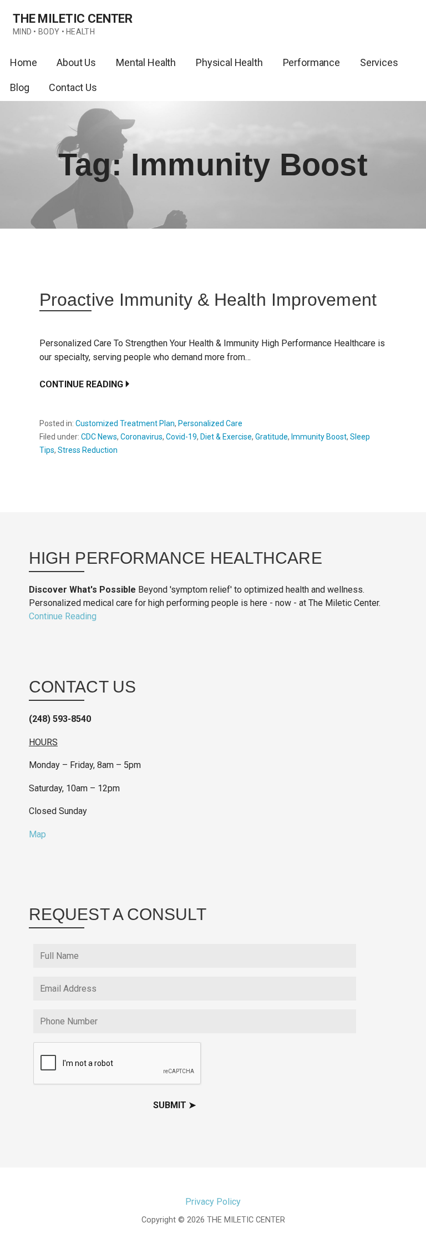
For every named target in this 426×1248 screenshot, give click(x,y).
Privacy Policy (213, 1201)
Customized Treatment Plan (125, 423)
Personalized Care (210, 423)
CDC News (99, 436)
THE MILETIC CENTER (73, 19)
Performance (311, 62)
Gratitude (271, 436)
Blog (19, 87)
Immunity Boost (319, 436)
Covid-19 (181, 436)
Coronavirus (141, 436)
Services (379, 62)
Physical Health (229, 62)
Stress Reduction (88, 450)
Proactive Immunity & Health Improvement (208, 300)
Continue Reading (81, 384)
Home (23, 62)
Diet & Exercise (226, 436)
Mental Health (146, 62)
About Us (76, 62)
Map (37, 834)
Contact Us (73, 87)
